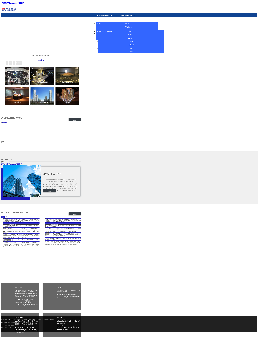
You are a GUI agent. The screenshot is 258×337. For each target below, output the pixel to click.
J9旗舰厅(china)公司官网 (12, 3)
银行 (131, 51)
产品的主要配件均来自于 (8, 239)
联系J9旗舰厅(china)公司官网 (105, 31)
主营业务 (126, 19)
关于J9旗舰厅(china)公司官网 (127, 15)
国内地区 (130, 31)
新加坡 (131, 41)
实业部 (127, 23)
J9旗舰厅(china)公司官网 (52, 241)
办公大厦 (131, 45)
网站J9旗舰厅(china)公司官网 (105, 15)
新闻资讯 (99, 23)
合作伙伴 (130, 38)
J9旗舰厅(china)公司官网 (14, 242)
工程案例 (129, 27)
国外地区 (130, 34)
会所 (131, 48)
